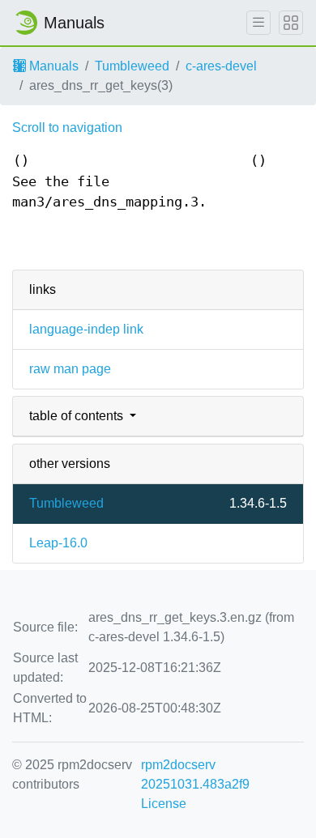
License (163, 803)
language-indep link (86, 329)
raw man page (70, 369)
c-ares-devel (221, 66)
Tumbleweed (132, 66)
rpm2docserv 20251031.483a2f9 (195, 774)
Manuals (52, 66)
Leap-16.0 (58, 543)
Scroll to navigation (67, 127)
